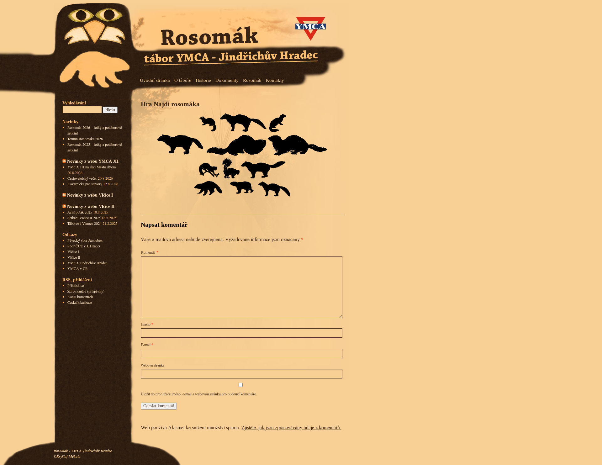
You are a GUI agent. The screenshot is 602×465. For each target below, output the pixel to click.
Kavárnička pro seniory (84, 183)
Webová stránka (152, 365)
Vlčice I (73, 251)
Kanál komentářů (80, 296)
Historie (203, 80)
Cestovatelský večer (82, 178)
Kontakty (275, 80)
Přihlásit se (75, 285)
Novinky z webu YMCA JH (93, 161)
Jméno (147, 324)
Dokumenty (227, 80)
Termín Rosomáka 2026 (85, 138)
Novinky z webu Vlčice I (90, 195)
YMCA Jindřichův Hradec (87, 262)
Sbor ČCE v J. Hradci (83, 245)
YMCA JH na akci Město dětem (91, 166)
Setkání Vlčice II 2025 (84, 217)
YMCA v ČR (77, 268)
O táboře (182, 80)
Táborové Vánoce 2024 (84, 223)
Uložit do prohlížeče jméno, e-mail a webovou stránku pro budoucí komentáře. (199, 394)
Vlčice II (73, 257)
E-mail (147, 345)
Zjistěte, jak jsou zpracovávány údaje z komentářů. (291, 427)
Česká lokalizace (79, 302)
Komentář (149, 252)
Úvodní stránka (155, 80)
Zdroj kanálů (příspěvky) (85, 290)
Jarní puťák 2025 (79, 211)
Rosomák (252, 80)
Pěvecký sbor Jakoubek (85, 240)
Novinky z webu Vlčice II (90, 206)
